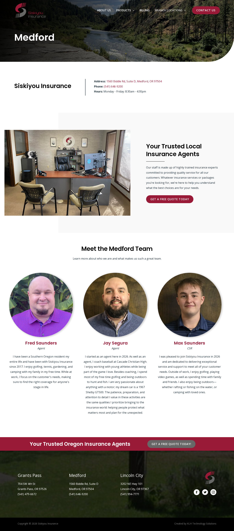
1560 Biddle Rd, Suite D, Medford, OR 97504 (134, 81)
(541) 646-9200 (113, 86)
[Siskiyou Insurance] (30, 10)
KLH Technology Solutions (201, 523)
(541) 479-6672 (27, 494)
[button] (132, 10)
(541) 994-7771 (129, 494)
